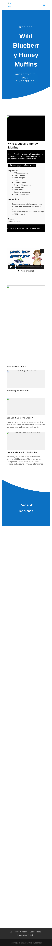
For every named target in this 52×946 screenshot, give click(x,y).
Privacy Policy (21, 931)
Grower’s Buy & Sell (25, 935)
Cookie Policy (35, 931)
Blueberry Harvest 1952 (18, 390)
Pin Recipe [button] (31, 166)
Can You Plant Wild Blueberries (22, 452)
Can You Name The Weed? (20, 418)
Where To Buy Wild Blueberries (25, 77)
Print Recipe (16, 166)
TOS (10, 931)
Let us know (26, 228)
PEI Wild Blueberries (33, 943)
